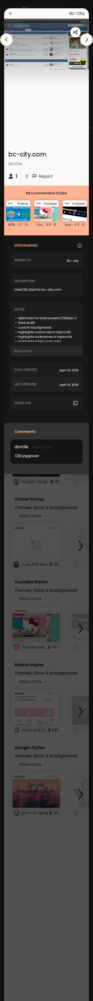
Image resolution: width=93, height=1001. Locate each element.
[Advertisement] (20, 500)
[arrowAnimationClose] (6, 39)
